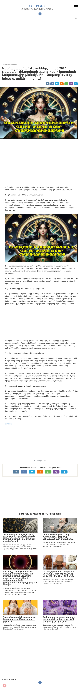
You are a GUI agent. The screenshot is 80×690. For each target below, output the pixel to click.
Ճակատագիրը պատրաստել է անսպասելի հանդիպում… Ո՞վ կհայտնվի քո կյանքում (59, 619)
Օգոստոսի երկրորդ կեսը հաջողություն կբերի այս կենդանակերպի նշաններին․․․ (58, 536)
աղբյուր (8, 424)
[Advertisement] (40, 42)
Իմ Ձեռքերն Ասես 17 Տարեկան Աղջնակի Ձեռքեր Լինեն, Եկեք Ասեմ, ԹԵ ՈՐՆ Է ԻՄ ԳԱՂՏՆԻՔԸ (58, 573)
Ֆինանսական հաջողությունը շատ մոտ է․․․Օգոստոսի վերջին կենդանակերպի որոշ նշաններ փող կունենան (19, 537)
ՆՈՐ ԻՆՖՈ (37, 6)
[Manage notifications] (4, 685)
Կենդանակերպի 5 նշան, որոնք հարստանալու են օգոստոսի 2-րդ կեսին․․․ (19, 619)
